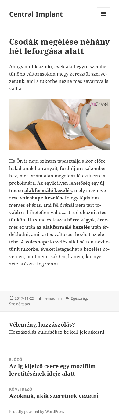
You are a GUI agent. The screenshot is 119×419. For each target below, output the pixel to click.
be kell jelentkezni (84, 332)
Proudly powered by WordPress (36, 411)
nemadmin (52, 298)
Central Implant (36, 13)
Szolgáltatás (19, 303)
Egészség (79, 298)
